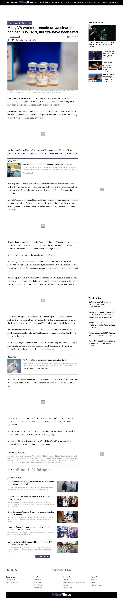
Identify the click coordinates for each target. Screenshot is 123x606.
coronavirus (19, 101)
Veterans (105, 2)
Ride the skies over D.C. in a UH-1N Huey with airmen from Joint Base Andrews (101, 44)
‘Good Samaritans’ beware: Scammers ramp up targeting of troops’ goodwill (30, 513)
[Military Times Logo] (26, 2)
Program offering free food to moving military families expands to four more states (29, 528)
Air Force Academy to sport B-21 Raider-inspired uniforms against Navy (108, 54)
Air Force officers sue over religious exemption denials (45, 360)
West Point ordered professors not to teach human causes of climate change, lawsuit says (101, 314)
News (37, 2)
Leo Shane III (15, 37)
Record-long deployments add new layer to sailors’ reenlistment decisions (102, 325)
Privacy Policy (11, 580)
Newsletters (38, 582)
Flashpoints (56, 2)
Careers (93, 582)
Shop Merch (38, 588)
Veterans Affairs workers (48, 98)
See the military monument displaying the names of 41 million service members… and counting (108, 66)
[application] (102, 33)
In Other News (14, 478)
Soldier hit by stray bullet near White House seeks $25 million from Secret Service (29, 543)
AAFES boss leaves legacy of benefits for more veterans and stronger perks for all (30, 483)
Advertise (66, 580)
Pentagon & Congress (85, 2)
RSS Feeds (38, 585)
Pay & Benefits (45, 2)
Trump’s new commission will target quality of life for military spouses (28, 498)
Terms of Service (12, 582)
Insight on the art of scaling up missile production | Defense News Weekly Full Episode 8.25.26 (108, 78)
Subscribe (37, 580)
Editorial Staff (67, 588)
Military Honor (114, 2)
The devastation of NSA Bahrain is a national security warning (102, 334)
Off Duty (97, 2)
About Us (94, 580)
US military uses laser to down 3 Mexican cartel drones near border (102, 343)
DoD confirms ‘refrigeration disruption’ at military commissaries (100, 304)
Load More (43, 556)
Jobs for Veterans (97, 585)
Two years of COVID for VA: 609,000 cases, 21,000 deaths (47, 164)
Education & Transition (68, 2)
